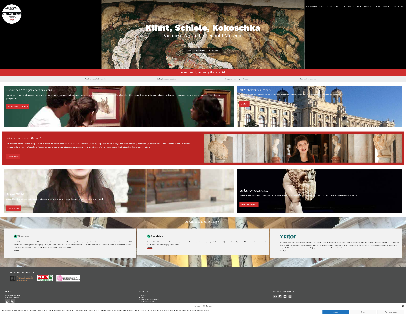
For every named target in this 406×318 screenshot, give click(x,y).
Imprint (143, 297)
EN (395, 6)
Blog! (378, 6)
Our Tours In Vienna (315, 6)
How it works (348, 6)
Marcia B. (283, 253)
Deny (363, 312)
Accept (335, 312)
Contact (387, 6)
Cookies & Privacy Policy (148, 302)
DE (399, 6)
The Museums (333, 6)
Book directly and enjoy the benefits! (203, 72)
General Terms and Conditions (149, 299)
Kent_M (16, 251)
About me (368, 6)
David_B (150, 251)
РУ (402, 6)
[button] (403, 306)
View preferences (391, 312)
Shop (359, 6)
